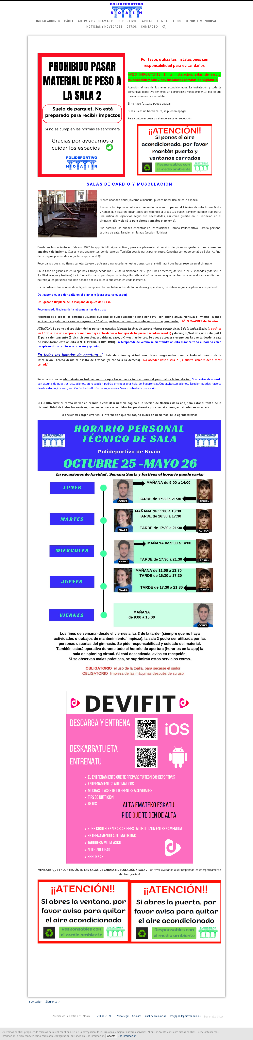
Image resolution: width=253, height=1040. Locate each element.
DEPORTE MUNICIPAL (201, 21)
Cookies (136, 1016)
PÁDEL (69, 21)
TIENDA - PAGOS (168, 21)
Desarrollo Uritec (213, 1016)
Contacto (149, 26)
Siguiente (51, 1001)
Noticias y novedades (104, 26)
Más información (127, 1036)
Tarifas (146, 21)
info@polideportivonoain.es (185, 1016)
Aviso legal (123, 1016)
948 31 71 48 (104, 1016)
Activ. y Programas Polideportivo (107, 21)
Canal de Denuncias (154, 1016)
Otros (131, 26)
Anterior (36, 1001)
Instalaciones (48, 21)
